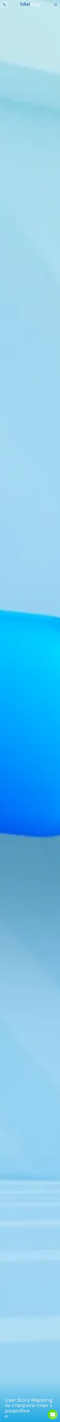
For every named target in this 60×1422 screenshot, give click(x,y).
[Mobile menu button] (55, 4)
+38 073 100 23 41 (4, 4)
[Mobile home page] (30, 4)
